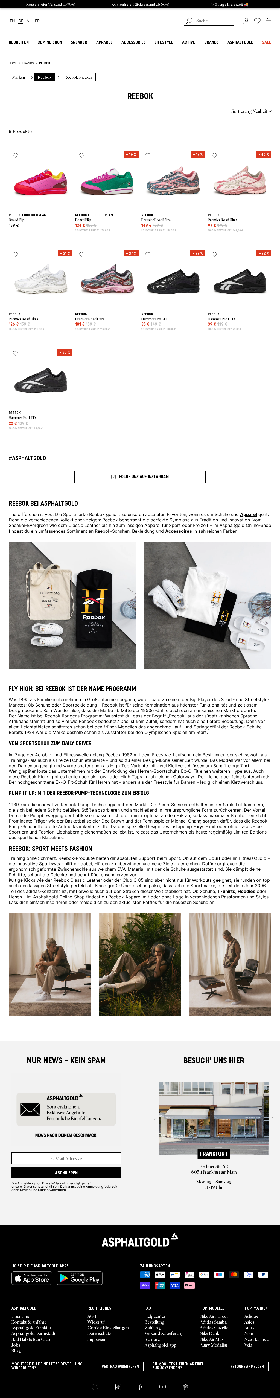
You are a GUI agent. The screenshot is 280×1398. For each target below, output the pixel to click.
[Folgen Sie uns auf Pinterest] (185, 1387)
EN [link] (12, 21)
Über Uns (20, 1316)
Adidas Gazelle (214, 1327)
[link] (246, 21)
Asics (249, 1322)
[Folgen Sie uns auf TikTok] (118, 1387)
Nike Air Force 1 (214, 1316)
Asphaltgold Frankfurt (32, 1327)
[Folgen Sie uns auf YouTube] (162, 1387)
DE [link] (20, 21)
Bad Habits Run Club (30, 1339)
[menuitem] (39, 111)
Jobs (15, 1345)
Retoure (152, 1339)
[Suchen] (189, 21)
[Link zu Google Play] (80, 1278)
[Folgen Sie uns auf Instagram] (95, 1387)
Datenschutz (99, 1333)
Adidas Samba (213, 1322)
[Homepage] (140, 1240)
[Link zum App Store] (31, 1278)
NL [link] (29, 21)
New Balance (256, 1339)
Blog (16, 1350)
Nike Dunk (209, 1333)
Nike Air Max (212, 1339)
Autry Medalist (213, 1345)
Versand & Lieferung (164, 1333)
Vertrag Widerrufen (120, 1366)
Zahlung (153, 1327)
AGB (92, 1316)
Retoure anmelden (247, 1366)
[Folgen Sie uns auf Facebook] (140, 1387)
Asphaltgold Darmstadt (33, 1333)
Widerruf (96, 1322)
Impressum (97, 1339)
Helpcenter (155, 1316)
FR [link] (37, 21)
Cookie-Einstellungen (108, 1327)
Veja (248, 1345)
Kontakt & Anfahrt (28, 1322)
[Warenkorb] (268, 21)
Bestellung (155, 1322)
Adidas (251, 1316)
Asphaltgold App (160, 1345)
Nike (248, 1333)
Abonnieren (66, 1172)
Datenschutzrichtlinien (41, 1186)
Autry (249, 1327)
